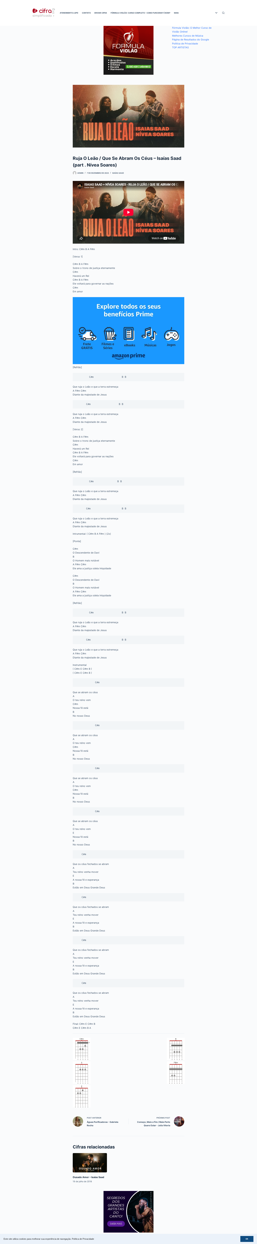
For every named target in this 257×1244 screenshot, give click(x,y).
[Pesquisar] (223, 13)
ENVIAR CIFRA (100, 13)
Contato (86, 13)
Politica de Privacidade (185, 43)
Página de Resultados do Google (190, 39)
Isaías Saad (118, 173)
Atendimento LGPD (69, 13)
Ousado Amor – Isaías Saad (88, 1177)
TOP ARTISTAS (180, 47)
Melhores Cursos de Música (187, 35)
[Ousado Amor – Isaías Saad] (90, 1162)
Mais (176, 13)
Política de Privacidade (83, 1239)
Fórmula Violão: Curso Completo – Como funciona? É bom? (140, 13)
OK (247, 1239)
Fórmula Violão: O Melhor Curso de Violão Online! (191, 29)
